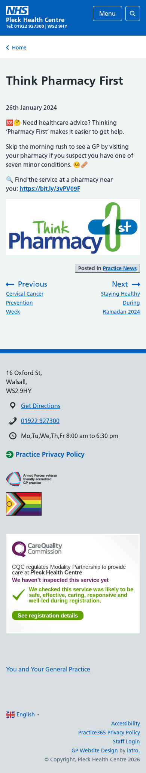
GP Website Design (95, 750)
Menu (107, 13)
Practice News (120, 268)
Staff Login (126, 741)
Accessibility (125, 723)
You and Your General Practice (48, 669)
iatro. (133, 750)
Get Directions (40, 406)
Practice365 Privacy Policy (109, 732)
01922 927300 (40, 421)
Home (19, 47)
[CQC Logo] (37, 555)
